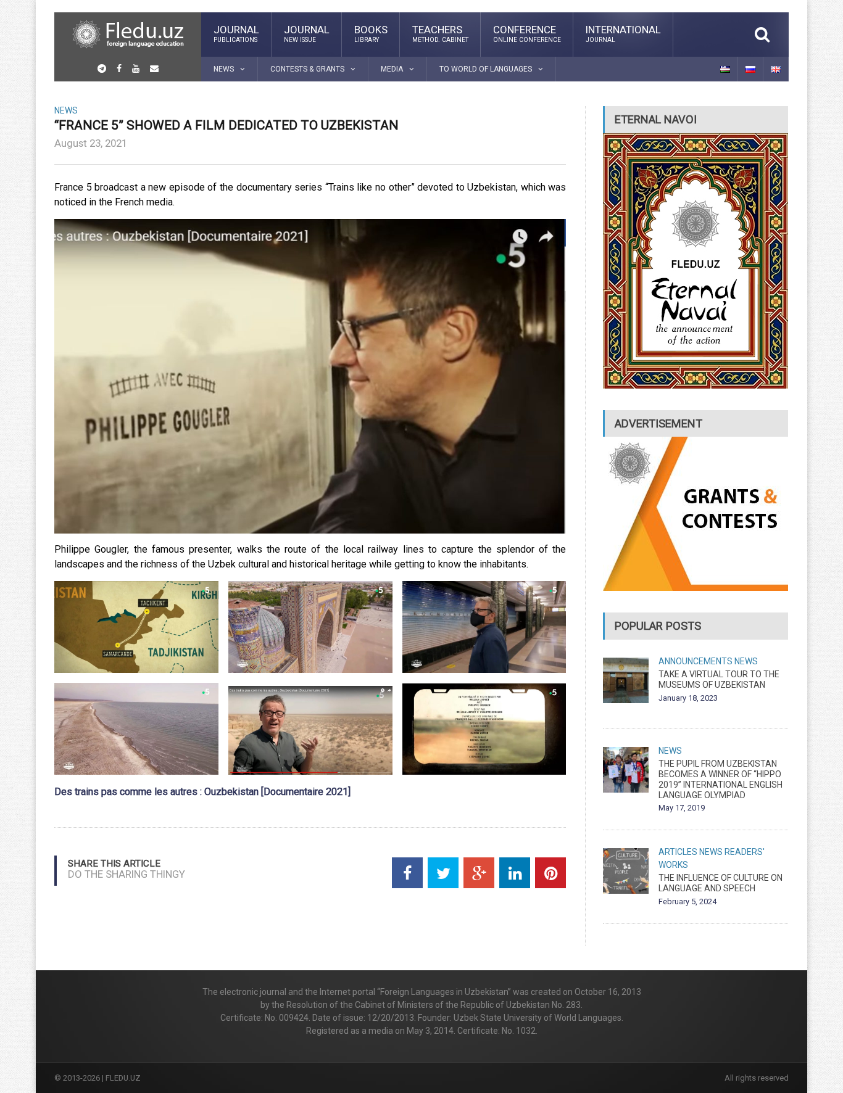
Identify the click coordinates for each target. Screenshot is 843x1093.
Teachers (440, 33)
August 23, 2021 (90, 143)
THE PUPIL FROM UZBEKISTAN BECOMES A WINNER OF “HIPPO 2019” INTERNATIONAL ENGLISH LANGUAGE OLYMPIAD (720, 779)
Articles (677, 852)
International (623, 33)
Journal (236, 33)
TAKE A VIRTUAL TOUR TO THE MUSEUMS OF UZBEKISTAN (718, 679)
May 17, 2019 (681, 807)
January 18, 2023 (688, 698)
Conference (527, 33)
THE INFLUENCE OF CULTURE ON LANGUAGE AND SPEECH (720, 883)
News (66, 110)
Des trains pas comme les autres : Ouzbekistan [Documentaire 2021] (202, 792)
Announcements (695, 661)
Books (371, 33)
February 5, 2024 (687, 901)
